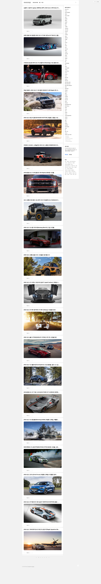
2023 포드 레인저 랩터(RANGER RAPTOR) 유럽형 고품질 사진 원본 (42, 117)
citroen (66, 33)
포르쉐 (70, 167)
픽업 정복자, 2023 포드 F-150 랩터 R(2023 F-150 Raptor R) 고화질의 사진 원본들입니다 (42, 90)
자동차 (73, 162)
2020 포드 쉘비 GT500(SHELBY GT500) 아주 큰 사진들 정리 (40, 337)
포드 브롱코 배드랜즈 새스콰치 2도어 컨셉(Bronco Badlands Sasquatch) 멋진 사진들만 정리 (42, 200)
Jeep (66, 60)
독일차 (75, 167)
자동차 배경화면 (67, 164)
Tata (65, 120)
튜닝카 (70, 171)
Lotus (66, 75)
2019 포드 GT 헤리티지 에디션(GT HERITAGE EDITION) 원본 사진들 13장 (42, 502)
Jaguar (66, 58)
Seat (65, 110)
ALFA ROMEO (67, 12)
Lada (66, 66)
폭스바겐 (66, 167)
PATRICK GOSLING (69, 138)
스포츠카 (66, 171)
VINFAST (66, 125)
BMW (66, 20)
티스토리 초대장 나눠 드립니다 (70, 148)
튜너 (65, 161)
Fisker (66, 45)
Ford (65, 47)
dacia (66, 36)
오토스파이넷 (35, 2)
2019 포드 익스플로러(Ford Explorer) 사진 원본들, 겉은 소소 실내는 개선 (42, 364)
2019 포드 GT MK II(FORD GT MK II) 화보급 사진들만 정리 (40, 309)
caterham (66, 28)
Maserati (66, 77)
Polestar (66, 98)
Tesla (66, 121)
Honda (66, 52)
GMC (66, 50)
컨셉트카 (72, 170)
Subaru (66, 117)
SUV (73, 174)
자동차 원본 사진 (67, 165)
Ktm (65, 64)
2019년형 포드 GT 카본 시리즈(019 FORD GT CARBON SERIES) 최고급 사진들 (42, 392)
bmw (71, 164)
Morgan (66, 90)
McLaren (66, 80)
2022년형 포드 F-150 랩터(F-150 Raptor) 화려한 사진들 (39, 172)
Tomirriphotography (68, 141)
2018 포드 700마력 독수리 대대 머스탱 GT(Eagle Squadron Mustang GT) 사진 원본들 (42, 529)
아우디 (66, 162)
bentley (66, 18)
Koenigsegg (67, 63)
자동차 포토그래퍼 (68, 134)
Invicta (66, 56)
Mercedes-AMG (67, 82)
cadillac (66, 26)
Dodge (66, 39)
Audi (65, 17)
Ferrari (66, 42)
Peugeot (66, 96)
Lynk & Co (66, 9)
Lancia (66, 69)
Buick (66, 23)
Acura (66, 10)
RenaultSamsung (68, 104)
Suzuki (66, 118)
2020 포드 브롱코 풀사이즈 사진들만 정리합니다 (37, 255)
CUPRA (66, 34)
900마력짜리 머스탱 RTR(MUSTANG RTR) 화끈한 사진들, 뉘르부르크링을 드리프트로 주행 (42, 447)
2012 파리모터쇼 (73, 161)
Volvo (66, 128)
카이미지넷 (27, 2)
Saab (66, 107)
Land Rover (67, 71)
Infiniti (66, 55)
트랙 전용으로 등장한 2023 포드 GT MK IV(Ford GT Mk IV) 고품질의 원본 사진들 (42, 35)
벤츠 (65, 174)
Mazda (66, 79)
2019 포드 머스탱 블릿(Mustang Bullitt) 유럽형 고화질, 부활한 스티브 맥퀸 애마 (42, 419)
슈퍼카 (68, 174)
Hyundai (66, 53)
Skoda (66, 112)
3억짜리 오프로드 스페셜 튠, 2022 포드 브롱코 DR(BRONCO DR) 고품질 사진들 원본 (42, 145)
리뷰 (76, 165)
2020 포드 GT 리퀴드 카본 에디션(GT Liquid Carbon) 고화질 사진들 (42, 282)
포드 (75, 174)
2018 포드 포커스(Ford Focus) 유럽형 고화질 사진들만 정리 (40, 474)
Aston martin (67, 15)
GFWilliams (67, 137)
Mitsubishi (66, 88)
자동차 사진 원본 (67, 170)
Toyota (66, 123)
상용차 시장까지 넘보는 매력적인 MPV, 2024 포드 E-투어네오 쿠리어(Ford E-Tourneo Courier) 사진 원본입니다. (42, 8)
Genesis (66, 48)
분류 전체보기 (68, 7)
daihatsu (66, 37)
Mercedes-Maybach (68, 85)
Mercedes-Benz (67, 83)
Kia (65, 61)
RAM (66, 101)
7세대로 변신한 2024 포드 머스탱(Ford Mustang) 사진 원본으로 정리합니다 (42, 62)
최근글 (66, 154)
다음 (49, 557)
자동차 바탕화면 (69, 168)
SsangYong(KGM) (68, 115)
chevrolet (66, 29)
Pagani (66, 94)
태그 (42, 2)
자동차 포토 (70, 162)
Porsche (66, 99)
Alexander (67, 136)
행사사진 (66, 131)
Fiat (65, 44)
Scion (66, 109)
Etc (65, 129)
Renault (66, 102)
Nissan (66, 91)
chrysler (66, 31)
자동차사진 (73, 165)
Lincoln (66, 74)
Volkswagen (67, 126)
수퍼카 (71, 174)
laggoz (33, 566)
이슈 (65, 168)
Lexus (66, 72)
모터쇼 (72, 167)
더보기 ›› (28, 31)
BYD (66, 25)
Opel (66, 93)
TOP (78, 565)
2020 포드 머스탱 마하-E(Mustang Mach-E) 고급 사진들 (39, 227)
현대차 (68, 161)
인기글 (70, 154)
